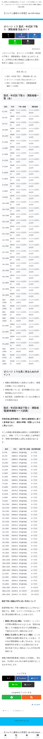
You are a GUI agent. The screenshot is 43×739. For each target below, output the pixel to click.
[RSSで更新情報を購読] (31, 697)
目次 (18, 72)
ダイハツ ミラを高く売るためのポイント (21, 80)
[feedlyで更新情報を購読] (11, 697)
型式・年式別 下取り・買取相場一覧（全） (22, 76)
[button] (28, 42)
